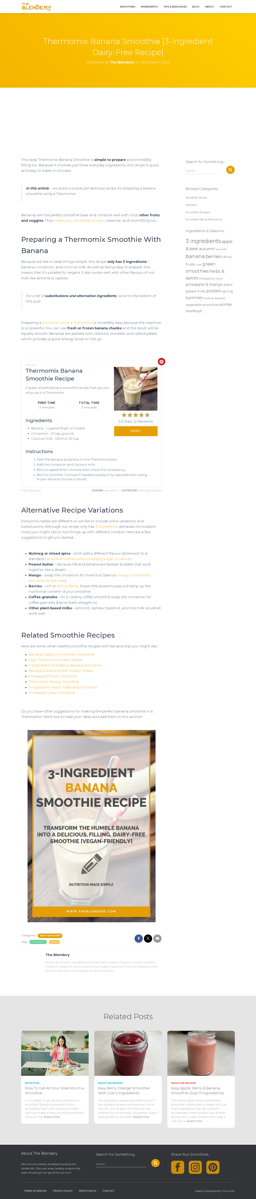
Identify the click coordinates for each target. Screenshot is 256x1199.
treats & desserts (214, 298)
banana (54, 942)
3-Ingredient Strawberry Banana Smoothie (65, 665)
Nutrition (191, 205)
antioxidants (67, 586)
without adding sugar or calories (104, 559)
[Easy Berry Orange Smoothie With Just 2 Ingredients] (128, 1053)
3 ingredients (106, 527)
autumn (207, 248)
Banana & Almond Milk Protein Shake (61, 671)
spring (227, 291)
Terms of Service (35, 1190)
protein (214, 290)
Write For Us (87, 1190)
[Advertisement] (128, 116)
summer (194, 297)
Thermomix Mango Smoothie (54, 682)
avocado (221, 249)
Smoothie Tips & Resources (204, 219)
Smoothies (127, 6)
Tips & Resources (175, 6)
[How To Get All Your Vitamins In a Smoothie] (55, 1053)
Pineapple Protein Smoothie (53, 676)
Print (135, 431)
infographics (207, 278)
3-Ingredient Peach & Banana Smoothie (63, 687)
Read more (52, 1117)
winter (225, 304)
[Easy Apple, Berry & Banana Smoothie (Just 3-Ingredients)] (201, 1053)
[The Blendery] (36, 6)
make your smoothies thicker (79, 221)
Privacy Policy (63, 1190)
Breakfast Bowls (196, 197)
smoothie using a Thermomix (67, 323)
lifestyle (219, 279)
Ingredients (149, 6)
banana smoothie (60, 559)
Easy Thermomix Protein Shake (55, 660)
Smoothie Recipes (50, 935)
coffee (199, 265)
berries (213, 256)
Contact (226, 6)
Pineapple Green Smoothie (52, 693)
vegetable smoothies (202, 305)
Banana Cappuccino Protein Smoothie (61, 654)
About (209, 6)
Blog (195, 6)
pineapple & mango (204, 284)
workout (194, 310)
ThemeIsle (228, 1190)
